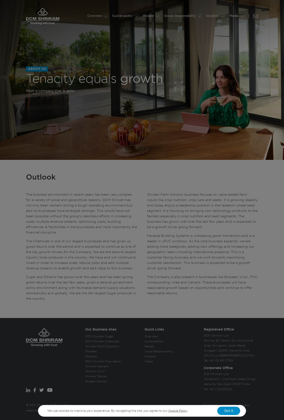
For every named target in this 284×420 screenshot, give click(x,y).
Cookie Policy (177, 410)
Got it (228, 411)
